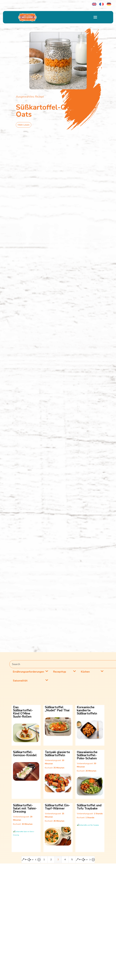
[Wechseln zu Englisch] (94, 4)
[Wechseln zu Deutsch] (109, 4)
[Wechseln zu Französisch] (101, 4)
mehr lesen (23, 124)
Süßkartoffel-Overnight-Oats (56, 110)
